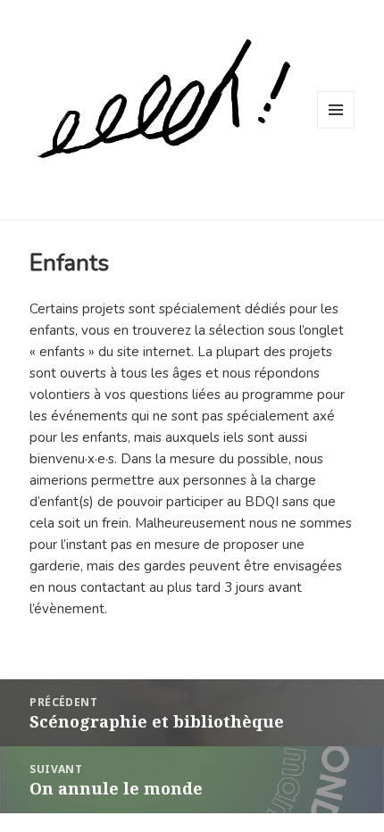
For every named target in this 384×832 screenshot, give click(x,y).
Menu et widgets (336, 128)
